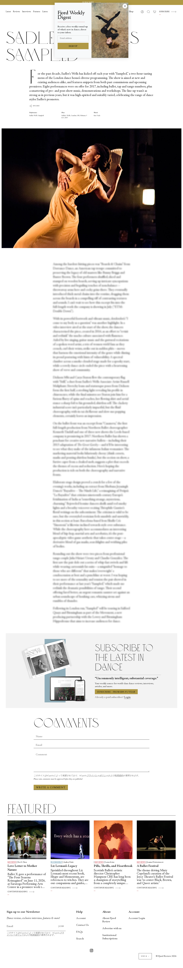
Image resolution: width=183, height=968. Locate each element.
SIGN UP (73, 46)
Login (127, 697)
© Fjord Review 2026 (166, 956)
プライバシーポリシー (97, 776)
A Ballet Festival (147, 866)
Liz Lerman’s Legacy (64, 866)
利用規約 (119, 776)
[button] (131, 11)
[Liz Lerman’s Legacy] (70, 839)
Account (81, 918)
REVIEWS (12, 862)
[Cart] (155, 12)
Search (80, 938)
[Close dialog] (125, 6)
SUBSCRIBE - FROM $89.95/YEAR (116, 692)
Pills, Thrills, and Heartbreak (113, 866)
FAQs (79, 932)
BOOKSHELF (56, 862)
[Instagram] (91, 951)
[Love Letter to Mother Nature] (27, 839)
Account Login (136, 918)
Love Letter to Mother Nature (22, 868)
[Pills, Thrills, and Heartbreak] (113, 839)
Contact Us (82, 925)
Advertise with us (111, 928)
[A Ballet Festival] (156, 839)
